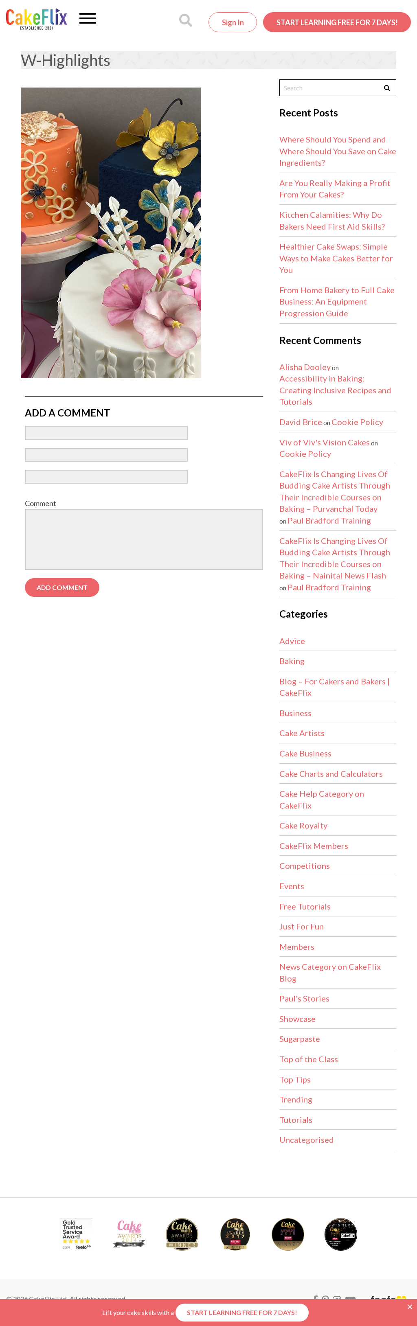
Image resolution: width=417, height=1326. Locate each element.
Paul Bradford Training (329, 520)
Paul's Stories (304, 998)
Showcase (297, 1019)
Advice (292, 641)
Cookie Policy (357, 422)
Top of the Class (308, 1059)
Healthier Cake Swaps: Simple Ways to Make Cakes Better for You (336, 257)
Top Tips (295, 1079)
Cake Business (305, 753)
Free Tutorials (305, 906)
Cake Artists (302, 733)
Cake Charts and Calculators (331, 773)
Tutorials (295, 1119)
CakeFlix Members (313, 845)
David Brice (300, 422)
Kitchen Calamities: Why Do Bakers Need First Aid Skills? (332, 220)
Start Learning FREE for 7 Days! (337, 22)
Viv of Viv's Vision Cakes (324, 442)
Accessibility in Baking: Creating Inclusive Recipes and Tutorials (335, 389)
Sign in (233, 22)
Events (291, 886)
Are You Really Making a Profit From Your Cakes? (335, 188)
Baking (292, 661)
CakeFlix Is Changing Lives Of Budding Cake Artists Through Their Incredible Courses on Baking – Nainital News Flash (334, 558)
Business (295, 713)
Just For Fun (301, 926)
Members (296, 946)
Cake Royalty (303, 825)
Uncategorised (306, 1139)
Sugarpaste (299, 1038)
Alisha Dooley (305, 367)
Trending (295, 1099)
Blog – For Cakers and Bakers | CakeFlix (334, 687)
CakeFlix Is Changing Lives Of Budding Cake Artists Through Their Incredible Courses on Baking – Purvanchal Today (334, 491)
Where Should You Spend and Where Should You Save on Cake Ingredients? (337, 150)
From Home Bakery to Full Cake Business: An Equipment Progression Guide (337, 301)
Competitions (304, 865)
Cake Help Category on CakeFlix (321, 799)
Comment (40, 503)
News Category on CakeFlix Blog (330, 972)
